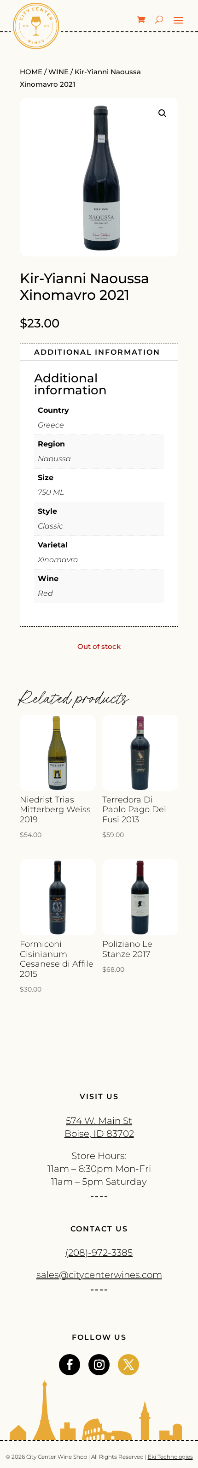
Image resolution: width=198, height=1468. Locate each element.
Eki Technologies (170, 1456)
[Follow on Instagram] (99, 1364)
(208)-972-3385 (99, 1252)
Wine (58, 72)
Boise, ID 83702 (99, 1133)
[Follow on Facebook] (69, 1364)
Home (31, 72)
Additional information (97, 352)
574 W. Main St (99, 1120)
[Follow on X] (128, 1364)
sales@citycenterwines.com (99, 1274)
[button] (162, 113)
